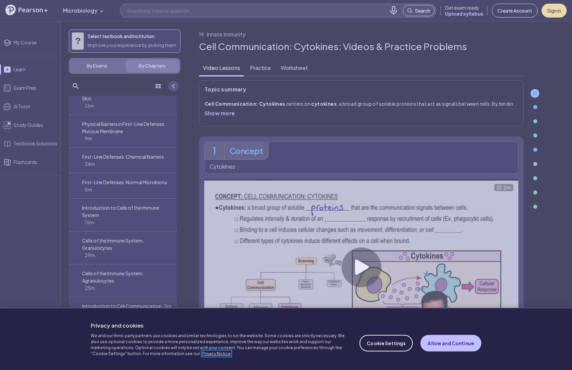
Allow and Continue (451, 343)
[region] (286, 339)
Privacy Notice (216, 353)
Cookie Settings (386, 343)
